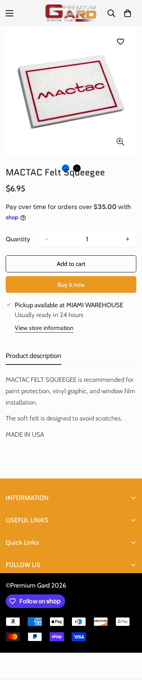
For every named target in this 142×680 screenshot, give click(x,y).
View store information (44, 327)
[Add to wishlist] (120, 41)
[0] (127, 13)
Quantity (18, 239)
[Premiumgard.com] (71, 13)
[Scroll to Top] (128, 639)
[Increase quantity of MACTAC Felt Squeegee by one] (127, 239)
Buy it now (71, 284)
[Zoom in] (120, 141)
